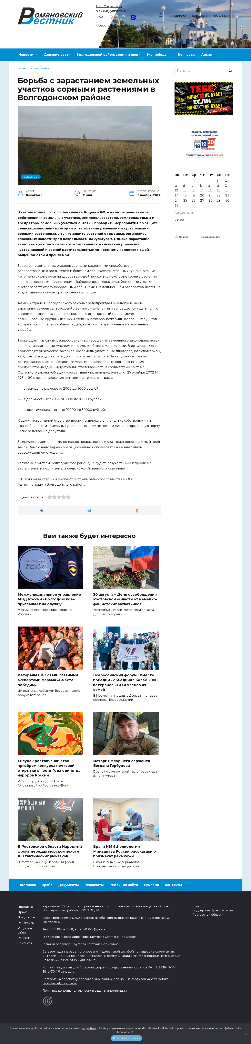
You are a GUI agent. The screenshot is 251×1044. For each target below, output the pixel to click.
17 (176, 195)
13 (201, 190)
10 (176, 190)
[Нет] (246, 1034)
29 (219, 200)
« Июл (179, 220)
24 (177, 200)
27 (202, 200)
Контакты (200, 15)
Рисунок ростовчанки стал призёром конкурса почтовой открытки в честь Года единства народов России (49, 768)
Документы (68, 885)
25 (185, 200)
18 (185, 195)
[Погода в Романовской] (198, 233)
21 (210, 195)
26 (193, 200)
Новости (26, 55)
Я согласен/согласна (126, 1038)
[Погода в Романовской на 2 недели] (210, 237)
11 (184, 190)
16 (226, 190)
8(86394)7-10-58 (109, 6)
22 (219, 195)
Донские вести (57, 55)
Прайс (47, 885)
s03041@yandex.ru (111, 11)
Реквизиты (94, 885)
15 (218, 190)
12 (193, 190)
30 (227, 200)
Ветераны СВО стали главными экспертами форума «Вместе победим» (48, 680)
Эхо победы (156, 55)
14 (210, 190)
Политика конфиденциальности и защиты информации (85, 990)
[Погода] (182, 237)
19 (193, 195)
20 (202, 195)
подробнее (89, 1028)
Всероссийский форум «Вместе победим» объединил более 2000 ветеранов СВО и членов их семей (125, 682)
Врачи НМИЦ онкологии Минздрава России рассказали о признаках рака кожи (124, 851)
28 (210, 200)
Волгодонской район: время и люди (108, 55)
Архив (206, 55)
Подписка (222, 15)
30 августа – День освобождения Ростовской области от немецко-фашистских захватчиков (125, 599)
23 (227, 195)
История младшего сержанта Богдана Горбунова (121, 763)
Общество (31, 176)
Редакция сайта (124, 885)
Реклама (179, 15)
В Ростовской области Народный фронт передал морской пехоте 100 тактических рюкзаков (50, 851)
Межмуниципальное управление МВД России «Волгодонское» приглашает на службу (49, 599)
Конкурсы (186, 55)
